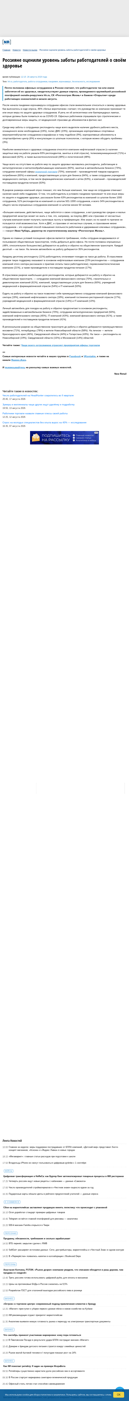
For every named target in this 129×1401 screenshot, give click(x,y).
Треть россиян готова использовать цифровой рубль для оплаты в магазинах (48, 1277)
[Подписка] (95, 42)
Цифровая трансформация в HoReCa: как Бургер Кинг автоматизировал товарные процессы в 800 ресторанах (63, 1176)
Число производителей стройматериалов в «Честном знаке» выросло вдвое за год (51, 1187)
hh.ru (10, 81)
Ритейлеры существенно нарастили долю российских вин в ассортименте (47, 1371)
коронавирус (65, 81)
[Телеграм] (26, 42)
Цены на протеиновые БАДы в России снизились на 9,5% (38, 1284)
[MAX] (49, 42)
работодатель (20, 81)
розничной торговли (46, 171)
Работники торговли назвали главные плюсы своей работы (35, 413)
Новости (17, 50)
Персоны (10, 1264)
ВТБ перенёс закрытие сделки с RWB (28, 1243)
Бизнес (9, 1299)
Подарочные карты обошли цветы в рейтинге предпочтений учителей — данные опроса (53, 1194)
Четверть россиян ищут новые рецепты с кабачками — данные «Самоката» (47, 1181)
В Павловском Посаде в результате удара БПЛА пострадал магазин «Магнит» (49, 1340)
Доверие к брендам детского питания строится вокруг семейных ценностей (47, 1346)
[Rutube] (83, 42)
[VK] (37, 42)
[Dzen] (60, 42)
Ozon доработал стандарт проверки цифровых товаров (37, 1212)
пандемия (53, 81)
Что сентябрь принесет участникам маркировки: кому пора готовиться (42, 1335)
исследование (93, 81)
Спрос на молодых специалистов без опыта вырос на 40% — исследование (45, 422)
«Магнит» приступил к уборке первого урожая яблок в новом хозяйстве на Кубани (50, 1308)
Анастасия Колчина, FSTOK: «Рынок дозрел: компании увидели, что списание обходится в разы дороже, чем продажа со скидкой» (63, 1271)
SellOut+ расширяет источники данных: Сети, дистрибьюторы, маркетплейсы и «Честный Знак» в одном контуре (66, 1250)
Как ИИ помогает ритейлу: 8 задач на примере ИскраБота (34, 1366)
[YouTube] (72, 42)
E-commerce (12, 1202)
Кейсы (8, 1171)
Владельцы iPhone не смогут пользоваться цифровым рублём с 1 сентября (47, 1163)
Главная (6, 50)
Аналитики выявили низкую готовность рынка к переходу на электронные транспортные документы (59, 1321)
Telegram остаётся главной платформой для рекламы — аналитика (43, 1218)
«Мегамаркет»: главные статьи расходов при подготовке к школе (42, 1156)
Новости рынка (30, 50)
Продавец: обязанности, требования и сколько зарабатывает (36, 1238)
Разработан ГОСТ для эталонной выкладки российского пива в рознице (45, 1290)
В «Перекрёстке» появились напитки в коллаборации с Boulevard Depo (45, 1256)
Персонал (10, 1233)
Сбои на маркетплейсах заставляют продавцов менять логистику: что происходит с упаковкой (55, 1207)
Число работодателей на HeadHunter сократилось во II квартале (38, 395)
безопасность (78, 81)
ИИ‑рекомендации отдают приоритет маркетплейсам (35, 1315)
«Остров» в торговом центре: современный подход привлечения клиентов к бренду (49, 1304)
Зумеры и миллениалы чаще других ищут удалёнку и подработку (39, 404)
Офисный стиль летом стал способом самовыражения (37, 1384)
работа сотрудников (37, 81)
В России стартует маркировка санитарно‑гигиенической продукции (43, 1377)
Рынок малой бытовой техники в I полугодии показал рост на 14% (42, 1352)
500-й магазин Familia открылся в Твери (29, 1225)
